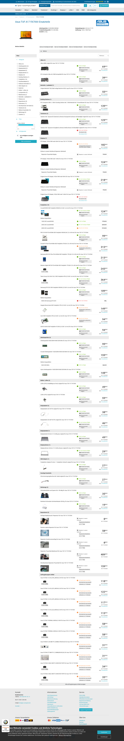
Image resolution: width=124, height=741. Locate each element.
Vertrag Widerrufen (84, 704)
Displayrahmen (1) (23, 72)
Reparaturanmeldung (85, 700)
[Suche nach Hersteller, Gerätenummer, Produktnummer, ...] (85, 5)
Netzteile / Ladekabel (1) (25, 97)
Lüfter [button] (71, 10)
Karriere (81, 722)
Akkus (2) (21, 64)
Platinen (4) (22, 99)
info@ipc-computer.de (24, 703)
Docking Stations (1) (24, 77)
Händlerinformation (84, 697)
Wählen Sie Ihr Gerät (20, 14)
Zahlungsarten (51, 711)
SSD (77, 10)
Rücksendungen (83, 702)
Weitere (45, 51)
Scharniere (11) (23, 103)
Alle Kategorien (91, 10)
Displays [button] (62, 10)
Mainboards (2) (23, 94)
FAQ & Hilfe (82, 695)
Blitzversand (21, 1)
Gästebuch (82, 720)
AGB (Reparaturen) (52, 695)
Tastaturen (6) (22, 108)
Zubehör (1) (22, 114)
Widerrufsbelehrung (52, 707)
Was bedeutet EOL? (83, 134)
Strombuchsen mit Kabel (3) (26, 105)
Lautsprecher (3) (23, 92)
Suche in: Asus (43, 5)
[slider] (17, 125)
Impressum (50, 704)
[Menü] (9, 720)
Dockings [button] (53, 10)
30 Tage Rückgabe (32, 1)
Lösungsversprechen (45, 1)
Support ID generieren (86, 709)
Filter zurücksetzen (26, 141)
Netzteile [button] (34, 10)
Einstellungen (104, 737)
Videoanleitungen (83, 706)
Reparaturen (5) (23, 101)
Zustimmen (104, 732)
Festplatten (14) (23, 79)
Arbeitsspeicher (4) (24, 66)
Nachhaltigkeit (83, 724)
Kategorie (21, 59)
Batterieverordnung (52, 699)
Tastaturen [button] (44, 10)
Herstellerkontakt (51, 702)
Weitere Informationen (65, 735)
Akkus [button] (26, 10)
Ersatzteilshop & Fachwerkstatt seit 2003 (65, 1)
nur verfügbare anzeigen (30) (26, 136)
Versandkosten (104, 70)
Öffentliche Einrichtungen (86, 699)
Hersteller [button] (18, 10)
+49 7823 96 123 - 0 (24, 696)
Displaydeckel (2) (23, 68)
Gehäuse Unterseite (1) (25, 83)
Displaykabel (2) (23, 70)
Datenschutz (50, 700)
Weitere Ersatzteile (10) (25, 110)
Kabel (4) (21, 88)
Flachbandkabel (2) (24, 81)
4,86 (95, 1)
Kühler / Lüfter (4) (23, 90)
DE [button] (95, 5)
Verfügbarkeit (22, 131)
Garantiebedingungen (53, 709)
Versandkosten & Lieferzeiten (55, 706)
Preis (20, 119)
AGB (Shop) (50, 697)
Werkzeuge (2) (22, 112)
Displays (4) (22, 75)
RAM (83, 10)
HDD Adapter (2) (23, 86)
